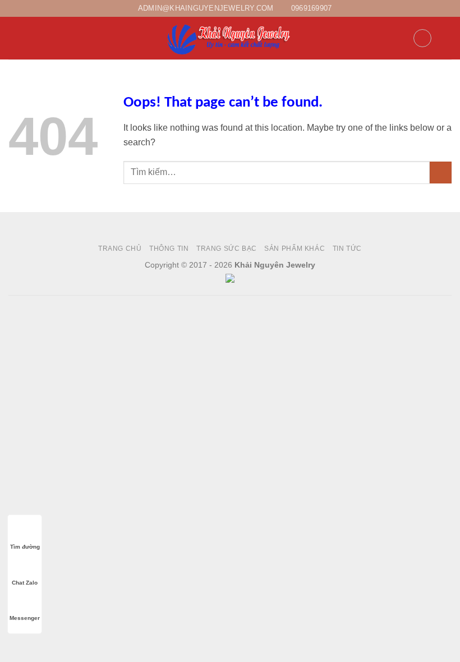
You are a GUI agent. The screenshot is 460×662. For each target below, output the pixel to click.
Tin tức (347, 248)
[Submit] (441, 172)
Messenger (25, 618)
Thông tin (169, 248)
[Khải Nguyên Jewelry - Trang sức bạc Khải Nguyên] (230, 38)
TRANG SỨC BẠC (226, 248)
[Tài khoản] (399, 38)
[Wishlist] (422, 38)
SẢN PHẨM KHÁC (294, 248)
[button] (15, 38)
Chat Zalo (25, 583)
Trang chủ (120, 248)
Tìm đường (25, 547)
